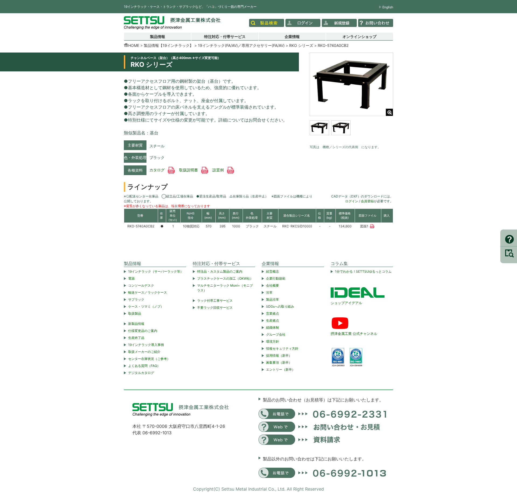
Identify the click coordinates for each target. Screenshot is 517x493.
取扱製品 (134, 313)
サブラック (136, 299)
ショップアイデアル (346, 303)
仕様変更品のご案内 (142, 331)
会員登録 (367, 201)
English (387, 7)
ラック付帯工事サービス (215, 300)
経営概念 (272, 271)
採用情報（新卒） (279, 355)
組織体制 (272, 327)
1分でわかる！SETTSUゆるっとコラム (363, 271)
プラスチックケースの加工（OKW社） (225, 278)
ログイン (351, 201)
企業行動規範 (275, 278)
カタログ (157, 170)
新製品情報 (136, 324)
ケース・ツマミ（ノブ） (146, 306)
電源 (131, 278)
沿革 (269, 292)
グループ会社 (275, 334)
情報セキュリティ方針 (282, 348)
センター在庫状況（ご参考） (149, 359)
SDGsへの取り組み (280, 306)
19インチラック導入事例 (146, 345)
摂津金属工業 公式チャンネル (354, 333)
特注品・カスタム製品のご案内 (219, 271)
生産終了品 (136, 338)
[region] (351, 131)
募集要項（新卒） (279, 362)
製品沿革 (272, 299)
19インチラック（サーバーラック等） (155, 271)
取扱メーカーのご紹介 (144, 352)
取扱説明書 (189, 170)
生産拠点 (272, 320)
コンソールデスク (141, 285)
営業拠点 (272, 313)
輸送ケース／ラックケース (147, 292)
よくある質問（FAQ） (144, 366)
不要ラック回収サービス (215, 307)
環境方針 (272, 341)
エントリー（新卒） (280, 369)
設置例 (218, 170)
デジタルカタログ (141, 373)
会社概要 (272, 285)
